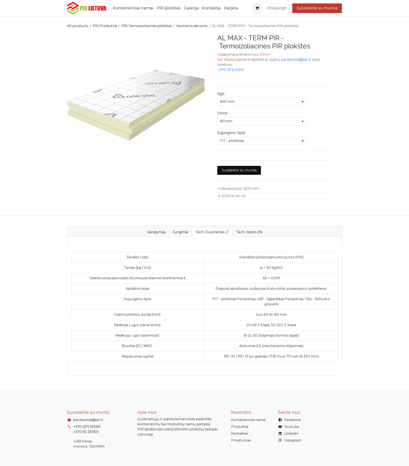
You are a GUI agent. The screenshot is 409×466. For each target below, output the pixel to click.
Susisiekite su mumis (239, 170)
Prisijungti (277, 8)
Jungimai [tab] (180, 232)
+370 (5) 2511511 (86, 432)
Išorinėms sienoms (191, 26)
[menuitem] (133, 8)
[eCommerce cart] (257, 8)
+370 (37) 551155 (86, 427)
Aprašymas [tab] (156, 232)
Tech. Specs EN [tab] (249, 232)
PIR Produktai (105, 26)
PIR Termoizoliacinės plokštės (146, 26)
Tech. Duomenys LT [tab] (212, 232)
